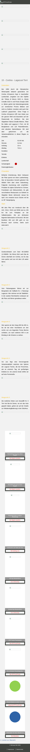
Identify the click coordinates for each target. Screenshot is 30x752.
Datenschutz (19, 749)
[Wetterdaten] (15, 723)
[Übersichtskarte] (15, 692)
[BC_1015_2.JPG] (15, 21)
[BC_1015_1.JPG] (15, 7)
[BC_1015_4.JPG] (15, 49)
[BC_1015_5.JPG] (15, 63)
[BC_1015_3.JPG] (15, 35)
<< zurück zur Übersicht (8, 740)
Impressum (11, 749)
